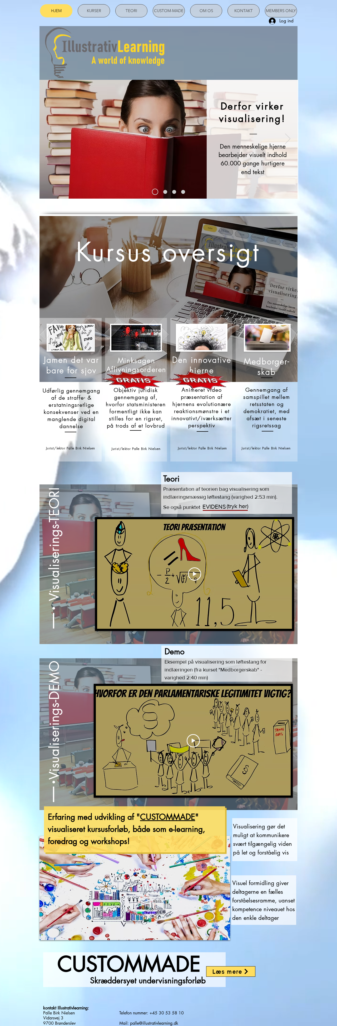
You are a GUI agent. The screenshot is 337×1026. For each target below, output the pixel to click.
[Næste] (287, 139)
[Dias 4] (183, 192)
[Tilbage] (49, 139)
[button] (54, 525)
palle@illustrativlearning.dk (154, 1023)
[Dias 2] (164, 192)
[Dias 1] (154, 192)
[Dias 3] (174, 192)
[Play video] (194, 574)
